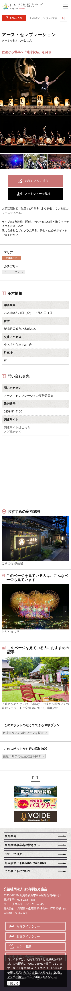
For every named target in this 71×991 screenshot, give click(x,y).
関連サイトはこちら (17, 427)
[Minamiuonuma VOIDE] (35, 817)
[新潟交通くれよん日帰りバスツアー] (35, 804)
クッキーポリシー (18, 977)
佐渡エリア (11, 257)
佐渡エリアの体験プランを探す (23, 733)
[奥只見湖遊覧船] (35, 792)
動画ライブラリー (28, 936)
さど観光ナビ (12, 432)
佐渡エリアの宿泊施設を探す (22, 756)
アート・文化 (11, 272)
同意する (13, 983)
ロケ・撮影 (24, 946)
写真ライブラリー (28, 926)
